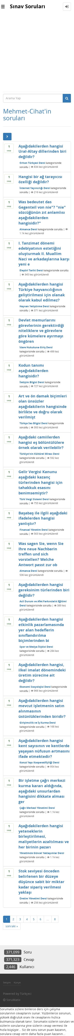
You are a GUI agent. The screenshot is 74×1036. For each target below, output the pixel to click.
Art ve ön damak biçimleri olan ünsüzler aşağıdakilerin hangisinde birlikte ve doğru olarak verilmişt (42, 406)
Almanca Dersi (28, 229)
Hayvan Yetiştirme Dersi (34, 306)
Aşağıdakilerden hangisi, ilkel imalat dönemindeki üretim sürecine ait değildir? (42, 672)
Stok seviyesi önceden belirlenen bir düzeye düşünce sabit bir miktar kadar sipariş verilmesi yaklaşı (41, 881)
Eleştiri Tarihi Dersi (31, 270)
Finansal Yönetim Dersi (34, 529)
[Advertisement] (37, 52)
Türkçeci (25, 994)
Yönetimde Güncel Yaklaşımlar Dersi (42, 853)
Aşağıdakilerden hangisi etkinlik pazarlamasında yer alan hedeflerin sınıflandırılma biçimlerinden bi (41, 630)
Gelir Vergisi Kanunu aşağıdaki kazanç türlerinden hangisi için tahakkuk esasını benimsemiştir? (40, 482)
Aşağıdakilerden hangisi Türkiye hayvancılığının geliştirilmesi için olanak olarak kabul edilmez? (41, 292)
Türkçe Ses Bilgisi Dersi (34, 423)
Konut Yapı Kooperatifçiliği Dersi (39, 762)
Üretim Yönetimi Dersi (33, 898)
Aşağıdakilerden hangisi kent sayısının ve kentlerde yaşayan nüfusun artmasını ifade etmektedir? (44, 748)
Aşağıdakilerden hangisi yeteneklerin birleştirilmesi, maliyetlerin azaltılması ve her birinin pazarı (43, 836)
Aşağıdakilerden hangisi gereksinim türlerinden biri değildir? (43, 590)
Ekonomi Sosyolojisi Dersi (35, 686)
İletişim (7, 982)
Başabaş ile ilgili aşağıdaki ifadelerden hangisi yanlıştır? (42, 518)
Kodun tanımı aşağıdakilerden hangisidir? (33, 370)
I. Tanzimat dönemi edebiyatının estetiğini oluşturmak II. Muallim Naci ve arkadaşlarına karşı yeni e (43, 254)
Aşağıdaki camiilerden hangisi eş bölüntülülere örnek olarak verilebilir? (41, 442)
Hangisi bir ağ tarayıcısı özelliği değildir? (40, 179)
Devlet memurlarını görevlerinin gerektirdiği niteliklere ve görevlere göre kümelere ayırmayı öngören (41, 331)
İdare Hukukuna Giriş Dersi (36, 347)
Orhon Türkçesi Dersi (32, 162)
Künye (17, 982)
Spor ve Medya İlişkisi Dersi (36, 647)
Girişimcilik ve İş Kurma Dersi (38, 722)
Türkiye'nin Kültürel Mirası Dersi (39, 454)
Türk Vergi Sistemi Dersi (34, 499)
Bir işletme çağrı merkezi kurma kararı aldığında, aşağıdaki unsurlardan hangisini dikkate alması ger (41, 791)
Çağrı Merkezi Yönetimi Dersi (37, 808)
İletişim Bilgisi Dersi (32, 382)
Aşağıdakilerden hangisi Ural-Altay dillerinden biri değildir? (42, 151)
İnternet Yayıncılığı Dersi (35, 188)
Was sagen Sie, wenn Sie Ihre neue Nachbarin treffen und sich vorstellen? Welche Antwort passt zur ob (41, 554)
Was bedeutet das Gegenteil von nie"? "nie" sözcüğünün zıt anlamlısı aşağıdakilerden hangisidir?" (42, 212)
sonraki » (12, 926)
